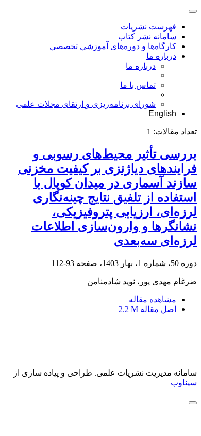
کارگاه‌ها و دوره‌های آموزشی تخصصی (112, 46)
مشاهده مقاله (152, 299)
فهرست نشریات (148, 26)
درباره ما (161, 56)
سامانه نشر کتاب (147, 36)
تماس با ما (138, 85)
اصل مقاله (147, 309)
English (162, 113)
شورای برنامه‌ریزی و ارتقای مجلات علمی (86, 104)
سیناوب (184, 382)
